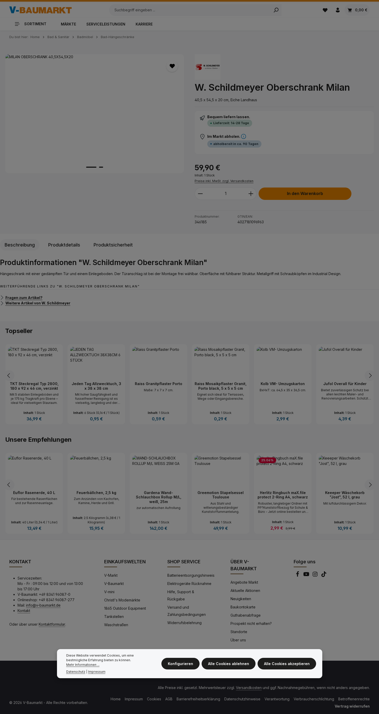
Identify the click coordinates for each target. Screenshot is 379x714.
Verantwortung (277, 699)
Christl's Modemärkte (122, 600)
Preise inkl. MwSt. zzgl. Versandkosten (224, 181)
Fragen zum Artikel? (24, 297)
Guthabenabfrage (245, 615)
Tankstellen (114, 616)
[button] (243, 136)
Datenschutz (75, 672)
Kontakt (24, 610)
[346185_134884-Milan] (94, 113)
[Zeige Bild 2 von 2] (101, 167)
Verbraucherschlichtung (314, 699)
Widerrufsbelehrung (184, 622)
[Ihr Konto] (337, 10)
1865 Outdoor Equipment (125, 608)
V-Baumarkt (114, 583)
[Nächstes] (370, 375)
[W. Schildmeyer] (207, 67)
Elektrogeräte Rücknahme (189, 583)
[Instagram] (315, 575)
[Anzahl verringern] (200, 194)
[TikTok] (324, 575)
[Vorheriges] (9, 375)
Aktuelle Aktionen (245, 590)
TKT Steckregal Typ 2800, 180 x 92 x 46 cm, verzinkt (34, 385)
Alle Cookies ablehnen (228, 663)
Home (116, 699)
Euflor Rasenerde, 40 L (34, 492)
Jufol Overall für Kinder (345, 383)
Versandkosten (249, 687)
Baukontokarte (243, 607)
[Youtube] (306, 575)
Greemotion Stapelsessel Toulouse (220, 494)
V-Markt (111, 575)
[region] (95, 113)
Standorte (238, 632)
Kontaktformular (52, 624)
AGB (168, 699)
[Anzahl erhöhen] (251, 194)
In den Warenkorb (305, 193)
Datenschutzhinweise (242, 699)
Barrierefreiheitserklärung (198, 699)
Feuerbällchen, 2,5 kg (96, 492)
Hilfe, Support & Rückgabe (180, 595)
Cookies (154, 699)
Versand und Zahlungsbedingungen (186, 611)
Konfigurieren (180, 663)
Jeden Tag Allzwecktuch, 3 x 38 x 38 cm (96, 385)
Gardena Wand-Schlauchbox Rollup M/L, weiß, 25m (158, 497)
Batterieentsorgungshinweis (191, 575)
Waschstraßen (116, 625)
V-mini (109, 592)
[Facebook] (298, 575)
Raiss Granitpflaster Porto (158, 383)
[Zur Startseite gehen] (40, 10)
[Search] (276, 10)
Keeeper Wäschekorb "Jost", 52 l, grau (345, 494)
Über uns (238, 640)
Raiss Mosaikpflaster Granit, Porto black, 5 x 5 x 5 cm (220, 385)
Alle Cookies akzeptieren (287, 663)
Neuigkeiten (240, 599)
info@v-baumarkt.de (43, 605)
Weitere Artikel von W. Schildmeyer (37, 303)
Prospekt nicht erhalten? (251, 623)
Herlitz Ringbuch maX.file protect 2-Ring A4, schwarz (283, 494)
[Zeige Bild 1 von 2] (91, 167)
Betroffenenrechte (354, 699)
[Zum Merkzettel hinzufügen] (172, 66)
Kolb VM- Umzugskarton (283, 383)
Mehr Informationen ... (83, 665)
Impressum (134, 699)
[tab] (19, 245)
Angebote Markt (244, 582)
